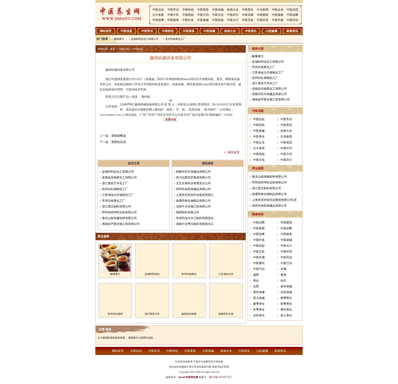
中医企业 (277, 9)
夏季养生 (259, 303)
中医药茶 (262, 20)
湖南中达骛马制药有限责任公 (195, 224)
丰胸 (283, 269)
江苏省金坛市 (225, 274)
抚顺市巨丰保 (225, 313)
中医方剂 (203, 14)
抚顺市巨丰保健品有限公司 (193, 171)
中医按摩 (158, 20)
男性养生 (286, 309)
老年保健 (286, 286)
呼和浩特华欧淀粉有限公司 (119, 212)
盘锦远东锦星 (189, 313)
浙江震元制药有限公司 (116, 206)
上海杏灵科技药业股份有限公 (195, 194)
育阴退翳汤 (118, 135)
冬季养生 (259, 309)
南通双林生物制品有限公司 (193, 200)
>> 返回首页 (231, 152)
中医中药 (173, 14)
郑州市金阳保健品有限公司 (193, 189)
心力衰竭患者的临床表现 (111, 337)
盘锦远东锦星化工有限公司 (119, 177)
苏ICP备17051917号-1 (220, 377)
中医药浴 (292, 20)
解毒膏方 (119, 39)
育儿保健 (259, 298)
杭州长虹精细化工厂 (115, 189)
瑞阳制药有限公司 (187, 212)
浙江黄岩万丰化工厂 (115, 183)
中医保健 (218, 9)
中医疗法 (286, 263)
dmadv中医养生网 (188, 377)
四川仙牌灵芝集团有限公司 (193, 177)
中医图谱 (262, 14)
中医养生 (248, 9)
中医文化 (218, 14)
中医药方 (233, 14)
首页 (112, 49)
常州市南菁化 (189, 274)
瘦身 (283, 274)
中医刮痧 (218, 20)
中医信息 (158, 9)
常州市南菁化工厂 (175, 39)
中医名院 (292, 9)
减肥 (256, 274)
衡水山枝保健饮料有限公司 (119, 218)
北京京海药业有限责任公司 (193, 183)
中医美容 (203, 9)
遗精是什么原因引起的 (140, 337)
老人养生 (286, 315)
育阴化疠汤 (118, 142)
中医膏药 (259, 263)
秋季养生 (286, 303)
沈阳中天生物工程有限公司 (193, 206)
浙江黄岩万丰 (152, 313)
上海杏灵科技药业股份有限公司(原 (274, 199)
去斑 (256, 286)
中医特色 (188, 9)
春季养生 (286, 298)
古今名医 (158, 14)
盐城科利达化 (152, 274)
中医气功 (259, 269)
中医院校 (188, 14)
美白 (256, 280)
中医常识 (173, 9)
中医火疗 (233, 20)
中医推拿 (173, 20)
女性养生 (259, 315)
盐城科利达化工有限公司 (144, 39)
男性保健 (259, 292)
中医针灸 (188, 20)
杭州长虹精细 (115, 313)
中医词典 (248, 14)
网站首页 (106, 31)
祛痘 (283, 280)
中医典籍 (277, 14)
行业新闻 (262, 9)
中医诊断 (292, 14)
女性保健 (286, 292)
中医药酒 (277, 20)
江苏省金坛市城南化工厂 (118, 194)
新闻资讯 (292, 31)
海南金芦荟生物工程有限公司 (121, 224)
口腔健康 (271, 31)
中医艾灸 (248, 20)
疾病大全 (233, 9)
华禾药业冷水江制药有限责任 (195, 218)
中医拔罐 (203, 20)
